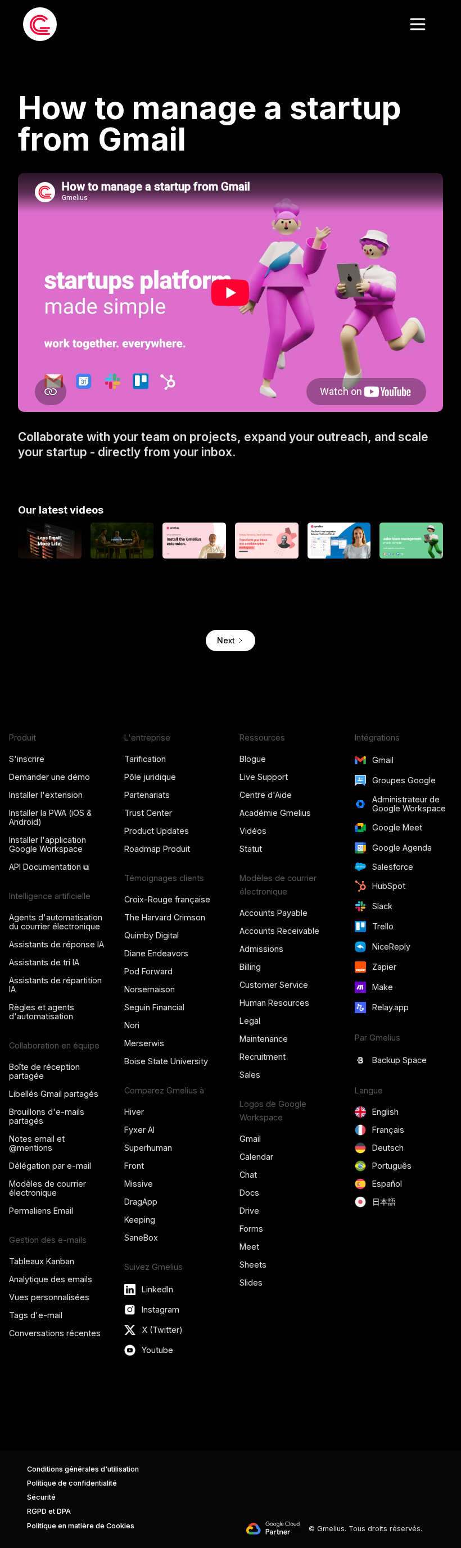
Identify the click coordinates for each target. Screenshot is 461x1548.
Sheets (252, 1264)
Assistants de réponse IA (56, 944)
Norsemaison (149, 989)
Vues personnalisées (49, 1297)
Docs (249, 1192)
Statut (250, 849)
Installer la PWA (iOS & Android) (50, 817)
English (385, 1111)
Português (392, 1165)
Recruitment (262, 1056)
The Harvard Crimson (164, 917)
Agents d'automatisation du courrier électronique (55, 922)
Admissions (261, 949)
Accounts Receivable (279, 931)
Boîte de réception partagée (44, 1071)
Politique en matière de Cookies (80, 1526)
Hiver (134, 1111)
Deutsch (388, 1147)
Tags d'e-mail (35, 1315)
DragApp (140, 1201)
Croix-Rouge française (167, 899)
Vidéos (252, 831)
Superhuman (148, 1147)
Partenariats (147, 795)
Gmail (250, 1138)
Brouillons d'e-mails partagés (46, 1116)
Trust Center (148, 813)
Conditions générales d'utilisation (83, 1469)
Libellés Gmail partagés (53, 1093)
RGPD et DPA (49, 1511)
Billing (250, 967)
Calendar (256, 1156)
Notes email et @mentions (37, 1143)
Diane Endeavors (156, 953)
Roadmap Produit (157, 849)
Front (134, 1165)
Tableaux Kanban (41, 1261)
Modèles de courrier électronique (47, 1188)
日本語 (384, 1201)
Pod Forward (148, 971)
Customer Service (273, 984)
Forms (251, 1228)
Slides (251, 1282)
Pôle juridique (150, 777)
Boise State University (166, 1061)
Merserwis (144, 1043)
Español (387, 1183)
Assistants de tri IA (44, 962)
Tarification (145, 759)
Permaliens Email (41, 1210)
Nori (131, 1025)
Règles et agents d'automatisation (41, 1011)
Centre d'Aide (265, 795)
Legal (249, 1020)
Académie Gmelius (275, 813)
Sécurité (41, 1497)
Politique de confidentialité (72, 1483)
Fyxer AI (139, 1129)
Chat (248, 1174)
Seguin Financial (154, 1007)
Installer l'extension (46, 795)
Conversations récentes (55, 1333)
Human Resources (274, 1002)
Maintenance (263, 1038)
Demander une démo (49, 777)
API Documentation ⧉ (49, 866)
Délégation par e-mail (50, 1165)
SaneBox (141, 1237)
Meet (249, 1246)
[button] (417, 24)
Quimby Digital (151, 935)
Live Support (263, 777)
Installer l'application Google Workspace (47, 844)
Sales (249, 1074)
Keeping (139, 1219)
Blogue (252, 759)
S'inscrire (26, 759)
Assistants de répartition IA (55, 984)
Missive (138, 1183)
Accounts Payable (273, 913)
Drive (249, 1210)
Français (388, 1129)
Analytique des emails (50, 1279)
